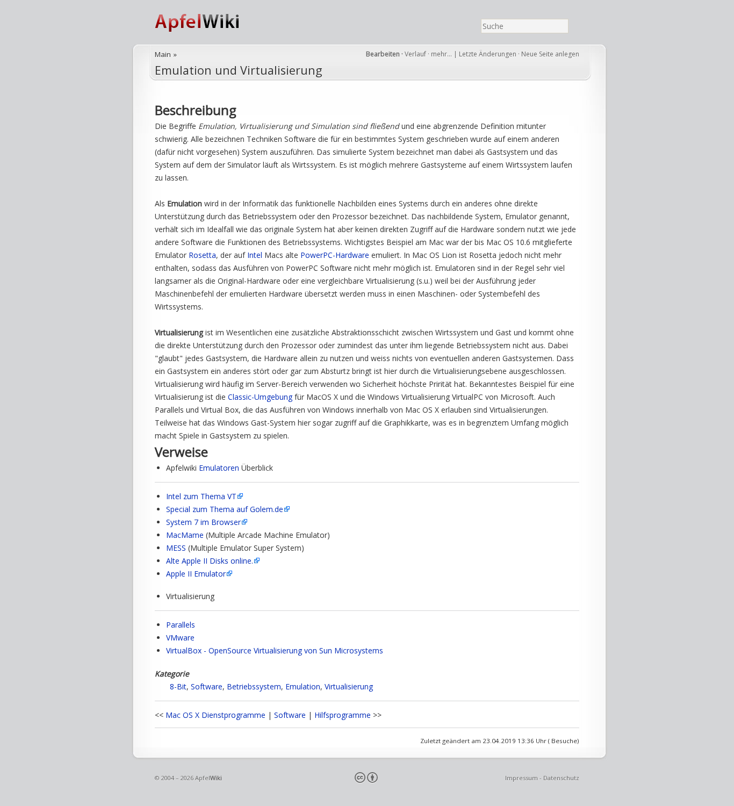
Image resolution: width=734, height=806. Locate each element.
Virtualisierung (349, 686)
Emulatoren (219, 468)
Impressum (521, 778)
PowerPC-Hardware (334, 255)
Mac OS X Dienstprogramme (215, 715)
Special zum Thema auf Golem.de (224, 509)
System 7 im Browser (203, 522)
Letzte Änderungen (487, 54)
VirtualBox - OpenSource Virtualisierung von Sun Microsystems (274, 650)
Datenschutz (561, 778)
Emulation (302, 686)
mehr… (442, 54)
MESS (176, 548)
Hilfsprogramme (342, 715)
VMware (180, 637)
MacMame (185, 535)
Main (163, 54)
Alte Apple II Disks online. (209, 561)
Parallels (180, 625)
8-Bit (178, 686)
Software (206, 686)
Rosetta (202, 255)
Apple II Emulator (196, 573)
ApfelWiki (208, 22)
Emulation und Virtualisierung (238, 70)
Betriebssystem (254, 686)
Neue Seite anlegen (550, 54)
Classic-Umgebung (260, 397)
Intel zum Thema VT (201, 496)
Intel (254, 255)
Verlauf (415, 54)
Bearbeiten (383, 54)
